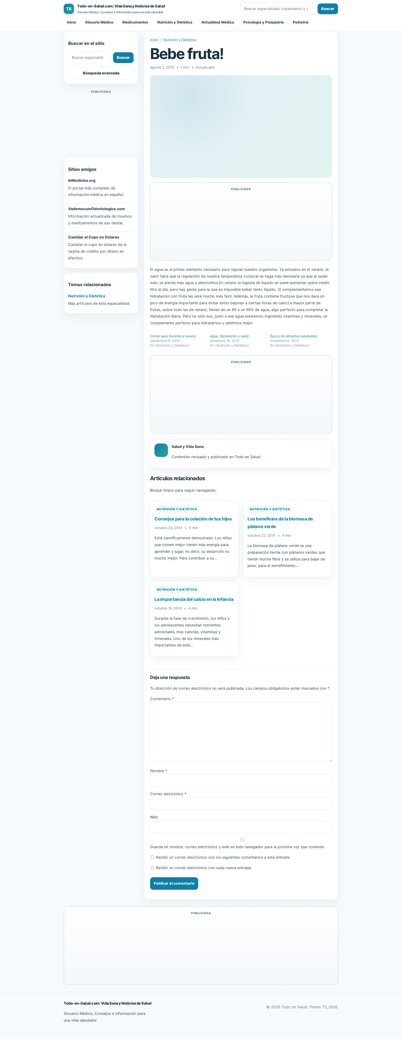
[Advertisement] (101, 124)
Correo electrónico (168, 793)
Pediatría (300, 22)
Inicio (71, 22)
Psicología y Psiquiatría (263, 22)
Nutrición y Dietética (174, 22)
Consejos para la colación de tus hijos (193, 519)
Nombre (158, 770)
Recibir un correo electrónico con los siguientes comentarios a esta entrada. (223, 857)
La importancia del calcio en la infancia (194, 599)
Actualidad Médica (217, 22)
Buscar (327, 8)
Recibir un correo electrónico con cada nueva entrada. (204, 867)
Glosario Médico (99, 22)
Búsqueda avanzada (101, 73)
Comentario (162, 698)
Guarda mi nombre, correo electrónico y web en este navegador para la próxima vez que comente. (237, 846)
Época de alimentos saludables (293, 336)
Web (154, 817)
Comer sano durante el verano (173, 336)
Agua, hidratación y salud (229, 336)
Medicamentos (135, 22)
